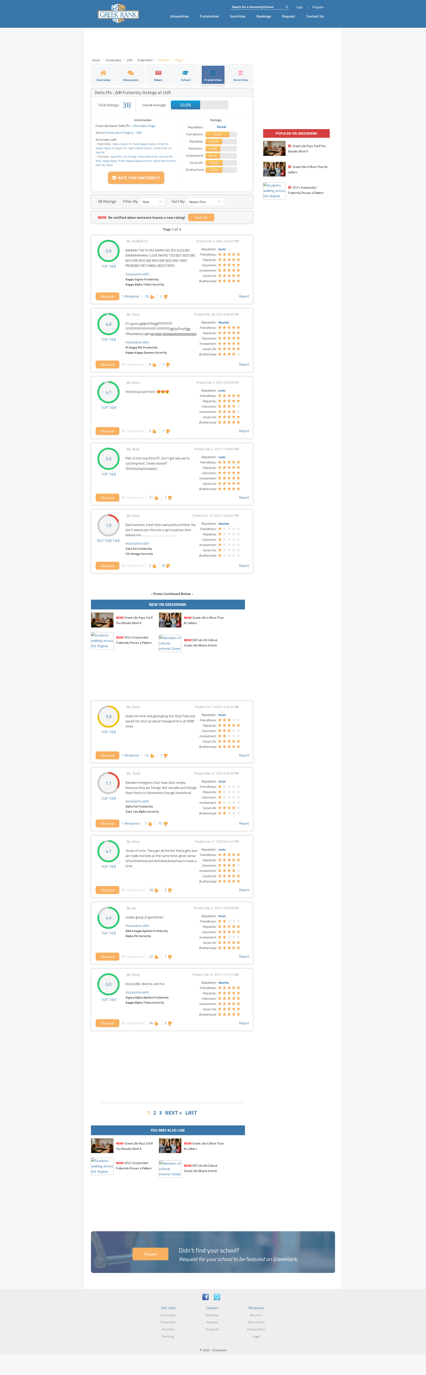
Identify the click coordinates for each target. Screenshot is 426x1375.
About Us (256, 1315)
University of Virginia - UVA (123, 132)
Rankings (263, 16)
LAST (191, 1113)
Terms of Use (256, 1322)
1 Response (130, 296)
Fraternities (209, 16)
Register (318, 7)
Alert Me (201, 217)
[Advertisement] (172, 1066)
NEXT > (173, 1113)
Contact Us (315, 16)
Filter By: (130, 201)
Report (244, 296)
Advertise (212, 1315)
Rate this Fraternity (138, 178)
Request (288, 16)
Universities (179, 16)
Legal (256, 1336)
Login (299, 7)
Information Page (144, 125)
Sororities (237, 16)
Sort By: (178, 201)
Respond (107, 296)
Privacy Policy (256, 1329)
